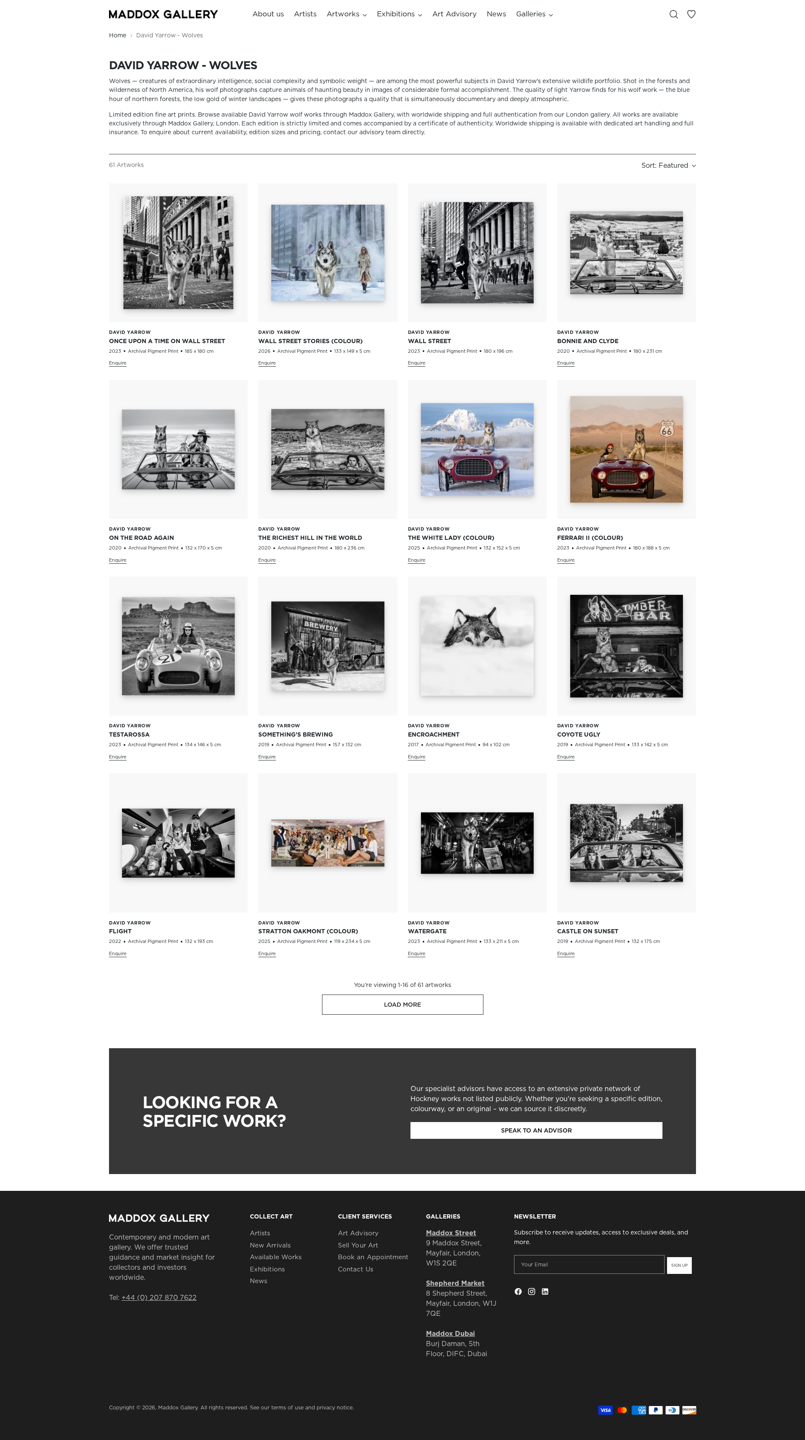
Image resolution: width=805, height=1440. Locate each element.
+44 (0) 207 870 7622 (159, 1297)
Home (117, 35)
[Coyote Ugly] (626, 646)
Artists (260, 1233)
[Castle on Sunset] (626, 842)
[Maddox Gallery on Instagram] (532, 1292)
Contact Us (355, 1269)
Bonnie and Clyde (587, 341)
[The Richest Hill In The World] (327, 449)
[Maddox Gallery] (163, 14)
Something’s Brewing (295, 734)
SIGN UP (679, 1265)
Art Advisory (358, 1233)
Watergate (427, 931)
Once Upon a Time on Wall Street (167, 341)
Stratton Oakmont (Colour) (308, 931)
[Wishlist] (691, 14)
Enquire (118, 362)
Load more (402, 1004)
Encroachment (434, 734)
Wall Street (429, 341)
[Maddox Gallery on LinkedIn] (546, 1292)
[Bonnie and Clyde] (626, 252)
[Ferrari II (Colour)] (626, 449)
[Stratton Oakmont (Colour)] (327, 842)
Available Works (275, 1257)
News (258, 1280)
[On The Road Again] (178, 449)
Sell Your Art (358, 1245)
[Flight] (178, 842)
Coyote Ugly (578, 734)
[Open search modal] (673, 14)
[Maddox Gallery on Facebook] (519, 1292)
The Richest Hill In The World (310, 538)
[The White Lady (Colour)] (477, 449)
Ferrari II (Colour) (590, 538)
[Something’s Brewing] (327, 646)
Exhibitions (267, 1269)
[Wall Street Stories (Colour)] (327, 252)
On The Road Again (141, 538)
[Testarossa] (178, 646)
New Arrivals (270, 1245)
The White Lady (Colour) (451, 538)
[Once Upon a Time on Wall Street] (178, 252)
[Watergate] (477, 842)
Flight (120, 931)
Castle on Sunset (587, 931)
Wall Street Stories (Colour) (310, 341)
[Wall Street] (477, 252)
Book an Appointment (373, 1257)
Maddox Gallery (177, 1407)
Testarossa (129, 734)
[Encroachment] (477, 646)
